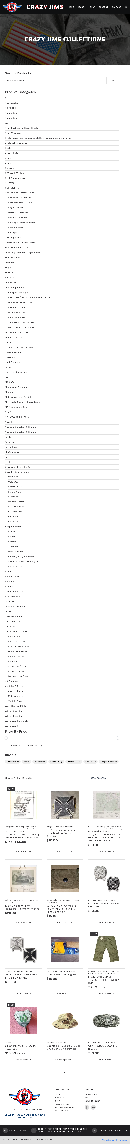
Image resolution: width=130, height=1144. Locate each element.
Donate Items (62, 1104)
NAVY (8, 412)
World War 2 (11, 726)
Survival (9, 581)
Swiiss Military (13, 596)
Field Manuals (12, 257)
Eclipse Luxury (56, 761)
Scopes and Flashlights (17, 467)
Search (114, 80)
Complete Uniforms (18, 646)
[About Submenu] (85, 7)
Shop (92, 7)
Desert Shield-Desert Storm (20, 242)
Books (8, 148)
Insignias (10, 357)
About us (59, 1098)
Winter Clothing (14, 711)
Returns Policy (92, 1101)
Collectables (12, 187)
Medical (9, 392)
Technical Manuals (15, 606)
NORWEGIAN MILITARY (17, 417)
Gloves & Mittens (17, 651)
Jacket (8, 367)
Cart (87, 1098)
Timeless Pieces (73, 761)
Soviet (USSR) (12, 576)
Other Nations (15, 551)
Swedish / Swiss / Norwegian (23, 561)
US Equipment (12, 681)
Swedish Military (14, 591)
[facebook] (87, 1107)
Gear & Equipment (15, 287)
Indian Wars (14, 492)
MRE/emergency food (16, 407)
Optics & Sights (16, 312)
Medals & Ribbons (17, 217)
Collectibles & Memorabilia (19, 192)
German (12, 541)
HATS (8, 342)
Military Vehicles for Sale (18, 397)
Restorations (62, 1110)
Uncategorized (13, 621)
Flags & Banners (17, 207)
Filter (14, 745)
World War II (14, 521)
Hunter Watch (13, 761)
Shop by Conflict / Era (17, 472)
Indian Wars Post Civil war (19, 347)
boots (8, 158)
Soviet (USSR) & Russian (21, 556)
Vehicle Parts (15, 701)
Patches (9, 442)
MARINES (10, 382)
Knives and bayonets (16, 372)
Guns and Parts (13, 337)
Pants (8, 437)
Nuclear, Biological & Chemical (21, 427)
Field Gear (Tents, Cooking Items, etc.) (29, 297)
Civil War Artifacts (15, 177)
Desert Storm (15, 486)
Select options (63, 1059)
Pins (7, 457)
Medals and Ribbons (16, 387)
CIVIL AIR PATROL (14, 173)
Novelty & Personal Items (21, 222)
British (11, 531)
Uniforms (10, 626)
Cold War (13, 482)
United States (15, 566)
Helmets (12, 661)
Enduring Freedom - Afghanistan (22, 252)
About (81, 7)
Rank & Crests (15, 227)
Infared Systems (14, 352)
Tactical (9, 601)
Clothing (10, 182)
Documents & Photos (19, 197)
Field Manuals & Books (20, 202)
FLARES (9, 272)
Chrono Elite (90, 761)
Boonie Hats (11, 153)
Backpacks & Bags (18, 292)
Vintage (12, 232)
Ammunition (11, 113)
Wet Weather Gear (18, 676)
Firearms (9, 262)
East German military (16, 247)
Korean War (14, 496)
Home (71, 7)
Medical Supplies (17, 307)
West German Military (17, 706)
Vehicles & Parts (14, 686)
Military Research (64, 1107)
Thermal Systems (14, 616)
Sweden (9, 586)
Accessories (11, 103)
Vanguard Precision (109, 761)
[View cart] (126, 7)
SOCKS (9, 571)
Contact (116, 7)
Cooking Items (13, 237)
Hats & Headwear (17, 656)
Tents (8, 611)
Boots (8, 163)
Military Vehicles (17, 696)
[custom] (93, 1107)
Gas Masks (11, 282)
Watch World (39, 761)
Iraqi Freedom (12, 362)
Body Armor (14, 636)
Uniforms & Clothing (16, 631)
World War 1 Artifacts (16, 721)
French (12, 536)
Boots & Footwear (18, 641)
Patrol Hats (11, 447)
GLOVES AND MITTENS (17, 332)
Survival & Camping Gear (21, 322)
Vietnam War (15, 511)
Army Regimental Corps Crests (21, 128)
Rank (7, 462)
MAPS (8, 377)
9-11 (7, 98)
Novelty (9, 422)
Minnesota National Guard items (22, 402)
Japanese (13, 546)
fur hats (9, 277)
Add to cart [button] (21, 851)
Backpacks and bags (16, 143)
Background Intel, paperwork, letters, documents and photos (38, 138)
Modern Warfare (17, 501)
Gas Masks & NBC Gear (20, 302)
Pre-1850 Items (16, 506)
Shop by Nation (13, 526)
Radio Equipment (17, 317)
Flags (8, 267)
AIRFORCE (10, 108)
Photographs (12, 452)
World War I (14, 516)
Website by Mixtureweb (114, 1140)
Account (103, 7)
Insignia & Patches (18, 212)
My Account (91, 1095)
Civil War (13, 476)
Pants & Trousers (17, 671)
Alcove (26, 761)
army (7, 123)
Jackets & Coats (17, 666)
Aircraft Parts (15, 691)
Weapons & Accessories (21, 327)
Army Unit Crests (14, 133)
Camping (10, 168)
